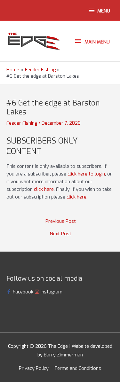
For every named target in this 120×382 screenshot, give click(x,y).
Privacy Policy (34, 368)
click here (44, 189)
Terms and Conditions (77, 368)
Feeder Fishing (21, 123)
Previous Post (60, 221)
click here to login (86, 174)
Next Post (60, 233)
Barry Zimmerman (63, 355)
